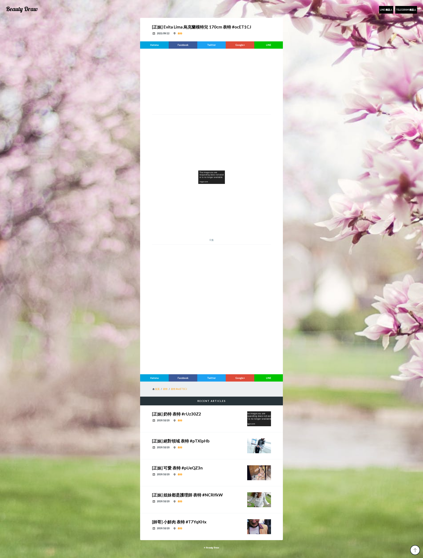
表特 (180, 33)
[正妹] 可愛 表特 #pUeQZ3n (177, 467)
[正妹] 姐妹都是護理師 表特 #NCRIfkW (187, 494)
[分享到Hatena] (154, 45)
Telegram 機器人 (406, 9)
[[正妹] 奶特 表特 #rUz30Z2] (259, 418)
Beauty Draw (22, 9)
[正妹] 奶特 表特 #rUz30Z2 (176, 413)
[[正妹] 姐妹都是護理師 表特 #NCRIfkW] (259, 499)
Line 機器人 (386, 9)
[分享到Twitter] (211, 45)
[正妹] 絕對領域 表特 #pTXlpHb (181, 440)
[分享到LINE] (268, 45)
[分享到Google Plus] (240, 45)
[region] (211, 81)
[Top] (415, 550)
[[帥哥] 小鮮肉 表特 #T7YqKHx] (259, 526)
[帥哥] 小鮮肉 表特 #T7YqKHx (179, 521)
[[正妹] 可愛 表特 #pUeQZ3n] (259, 472)
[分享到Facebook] (183, 45)
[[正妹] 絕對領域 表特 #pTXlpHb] (259, 445)
